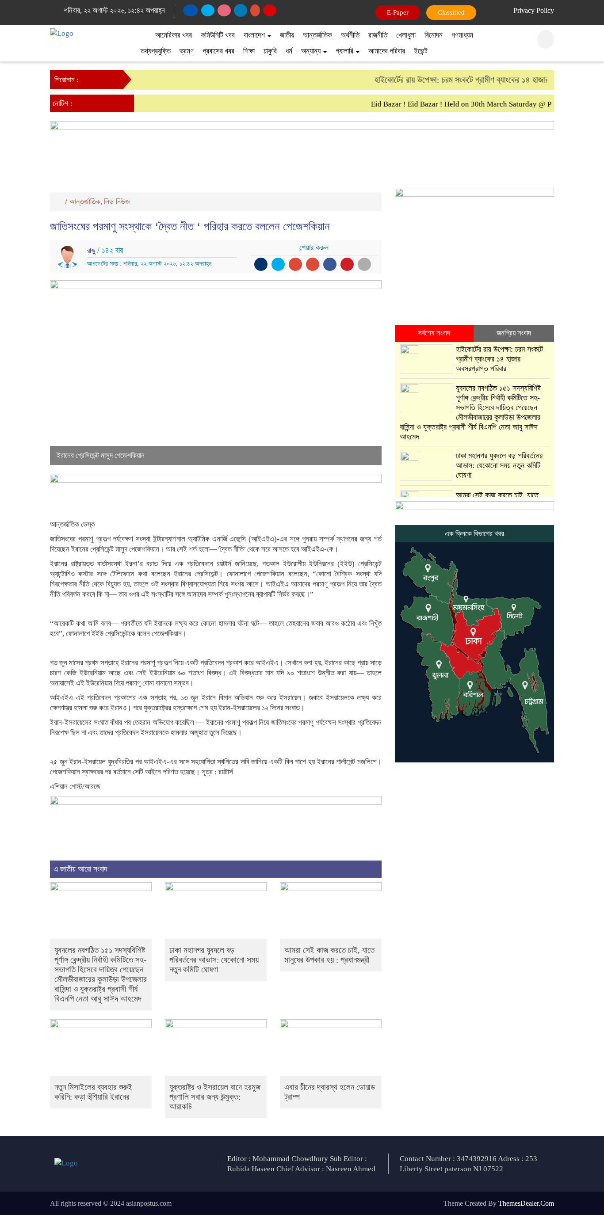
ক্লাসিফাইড (449, 12)
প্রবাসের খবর (218, 51)
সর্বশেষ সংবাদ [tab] (434, 333)
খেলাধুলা (406, 35)
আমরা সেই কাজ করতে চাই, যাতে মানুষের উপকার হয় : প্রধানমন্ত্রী (329, 954)
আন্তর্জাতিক (317, 35)
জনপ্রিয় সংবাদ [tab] (514, 333)
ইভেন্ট (421, 51)
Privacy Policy (533, 10)
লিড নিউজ (117, 201)
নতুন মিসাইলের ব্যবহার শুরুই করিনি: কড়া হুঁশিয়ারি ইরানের (93, 1091)
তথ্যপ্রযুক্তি (156, 51)
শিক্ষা (249, 51)
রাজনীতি (377, 35)
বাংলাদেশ (255, 35)
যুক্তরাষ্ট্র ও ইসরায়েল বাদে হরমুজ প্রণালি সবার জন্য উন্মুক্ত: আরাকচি (214, 1096)
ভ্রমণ (187, 51)
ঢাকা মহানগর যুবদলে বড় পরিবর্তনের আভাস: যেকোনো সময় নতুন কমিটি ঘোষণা (214, 959)
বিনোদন (433, 35)
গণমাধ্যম (462, 35)
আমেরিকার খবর (173, 35)
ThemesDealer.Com (526, 1203)
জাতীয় (287, 35)
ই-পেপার (398, 12)
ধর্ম (289, 51)
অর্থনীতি (350, 35)
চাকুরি (270, 51)
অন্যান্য (311, 51)
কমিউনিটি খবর (218, 35)
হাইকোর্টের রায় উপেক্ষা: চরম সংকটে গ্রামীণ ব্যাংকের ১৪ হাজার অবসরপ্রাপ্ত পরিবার (479, 79)
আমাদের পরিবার (386, 51)
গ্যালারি (345, 51)
